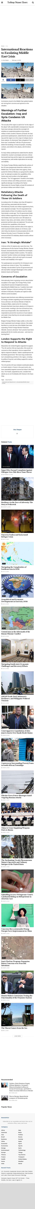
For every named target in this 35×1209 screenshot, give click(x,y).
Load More (17, 1036)
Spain (20, 1141)
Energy (3, 1148)
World (20, 1163)
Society (20, 1139)
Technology (21, 1150)
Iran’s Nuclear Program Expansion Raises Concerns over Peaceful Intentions (15, 963)
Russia (20, 1137)
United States (22, 1159)
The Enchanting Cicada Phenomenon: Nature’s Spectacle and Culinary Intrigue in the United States (16, 862)
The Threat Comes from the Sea (14, 1028)
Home (2, 46)
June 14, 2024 (5, 1000)
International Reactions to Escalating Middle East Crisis (15, 382)
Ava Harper (6, 60)
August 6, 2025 (6, 506)
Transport (21, 1157)
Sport (20, 1143)
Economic (4, 1143)
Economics (4, 1145)
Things (20, 1152)
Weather (20, 1161)
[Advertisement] (17, 24)
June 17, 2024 (5, 800)
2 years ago (13, 1092)
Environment (5, 1150)
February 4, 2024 (16, 60)
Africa (4, 759)
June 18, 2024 (5, 735)
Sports (20, 1145)
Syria (19, 1148)
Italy (19, 1130)
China (3, 1141)
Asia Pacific (9, 379)
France (3, 1157)
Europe (5, 499)
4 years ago (13, 1100)
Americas (4, 1132)
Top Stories (6, 466)
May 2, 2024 (5, 1030)
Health (3, 1159)
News (20, 1132)
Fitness (3, 1154)
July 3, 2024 (5, 539)
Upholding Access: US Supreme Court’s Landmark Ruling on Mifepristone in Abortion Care (17, 897)
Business (4, 1139)
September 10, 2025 (7, 474)
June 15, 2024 (5, 866)
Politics (20, 1134)
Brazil (3, 1137)
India (2, 1163)
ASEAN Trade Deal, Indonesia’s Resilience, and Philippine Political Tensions (15, 699)
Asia (7, 46)
